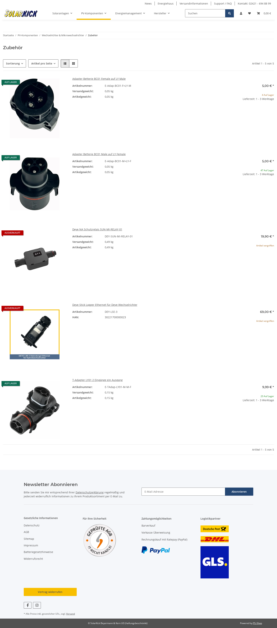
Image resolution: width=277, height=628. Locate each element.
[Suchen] (229, 13)
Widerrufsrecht (33, 559)
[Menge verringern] (214, 111)
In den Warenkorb (242, 122)
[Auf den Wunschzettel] (60, 83)
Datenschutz (32, 525)
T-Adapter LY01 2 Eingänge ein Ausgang (97, 380)
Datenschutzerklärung (90, 492)
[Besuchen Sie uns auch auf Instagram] (37, 605)
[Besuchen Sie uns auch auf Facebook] (27, 605)
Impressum (31, 545)
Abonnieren (239, 491)
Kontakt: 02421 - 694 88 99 (254, 3)
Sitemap (29, 539)
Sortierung (13, 63)
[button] (241, 13)
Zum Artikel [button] (242, 257)
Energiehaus (166, 3)
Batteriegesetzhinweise (38, 552)
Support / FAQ (223, 3)
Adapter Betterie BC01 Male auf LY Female (99, 154)
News (148, 3)
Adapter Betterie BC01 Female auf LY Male (99, 79)
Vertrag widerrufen (50, 592)
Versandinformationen (194, 3)
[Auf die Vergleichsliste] (50, 83)
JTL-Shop (257, 623)
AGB (26, 532)
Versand (70, 613)
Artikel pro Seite (41, 63)
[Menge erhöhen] (271, 111)
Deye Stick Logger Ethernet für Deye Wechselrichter (104, 305)
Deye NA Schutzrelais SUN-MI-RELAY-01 (97, 229)
